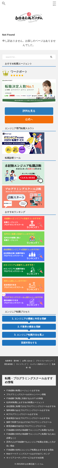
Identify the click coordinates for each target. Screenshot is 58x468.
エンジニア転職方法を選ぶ (30, 335)
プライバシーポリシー (44, 361)
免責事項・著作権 (12, 361)
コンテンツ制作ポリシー (39, 364)
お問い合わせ (27, 361)
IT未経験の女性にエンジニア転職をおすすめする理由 (29, 450)
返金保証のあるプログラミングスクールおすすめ (28, 418)
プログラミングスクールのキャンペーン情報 (26, 394)
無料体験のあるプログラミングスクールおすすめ (28, 410)
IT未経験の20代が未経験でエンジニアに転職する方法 (30, 430)
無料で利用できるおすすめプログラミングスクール (29, 422)
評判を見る (29, 110)
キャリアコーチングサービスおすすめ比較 (25, 458)
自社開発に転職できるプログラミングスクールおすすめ (31, 406)
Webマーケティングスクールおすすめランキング (28, 454)
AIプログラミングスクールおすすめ (22, 414)
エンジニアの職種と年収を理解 (30, 318)
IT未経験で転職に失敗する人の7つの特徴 (24, 398)
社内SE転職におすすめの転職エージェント (25, 402)
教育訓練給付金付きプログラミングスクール (26, 426)
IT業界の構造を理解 (30, 326)
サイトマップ (21, 364)
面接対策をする (29, 342)
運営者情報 (8, 364)
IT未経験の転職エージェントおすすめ (23, 390)
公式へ (29, 119)
